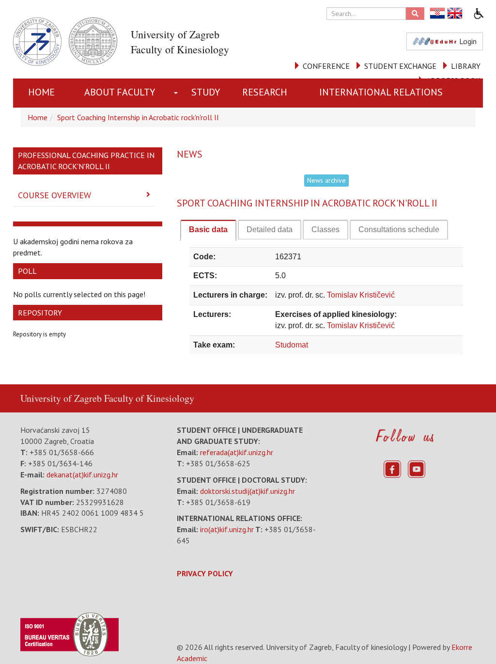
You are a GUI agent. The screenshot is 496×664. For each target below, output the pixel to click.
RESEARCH (264, 92)
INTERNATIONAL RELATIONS (381, 92)
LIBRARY (465, 66)
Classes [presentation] (325, 229)
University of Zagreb (61, 398)
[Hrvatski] (438, 13)
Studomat (291, 345)
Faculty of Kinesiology (149, 398)
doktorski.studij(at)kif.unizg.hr (247, 491)
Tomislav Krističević (361, 295)
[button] (178, 93)
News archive (326, 180)
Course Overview (54, 195)
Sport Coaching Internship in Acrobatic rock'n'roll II (138, 117)
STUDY (205, 92)
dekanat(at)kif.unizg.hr (82, 474)
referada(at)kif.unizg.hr (236, 452)
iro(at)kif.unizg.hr (227, 529)
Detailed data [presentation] (270, 229)
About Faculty (119, 92)
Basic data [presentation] (208, 229)
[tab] (208, 230)
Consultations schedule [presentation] (398, 229)
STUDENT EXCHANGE (400, 66)
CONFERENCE (326, 66)
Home (41, 92)
